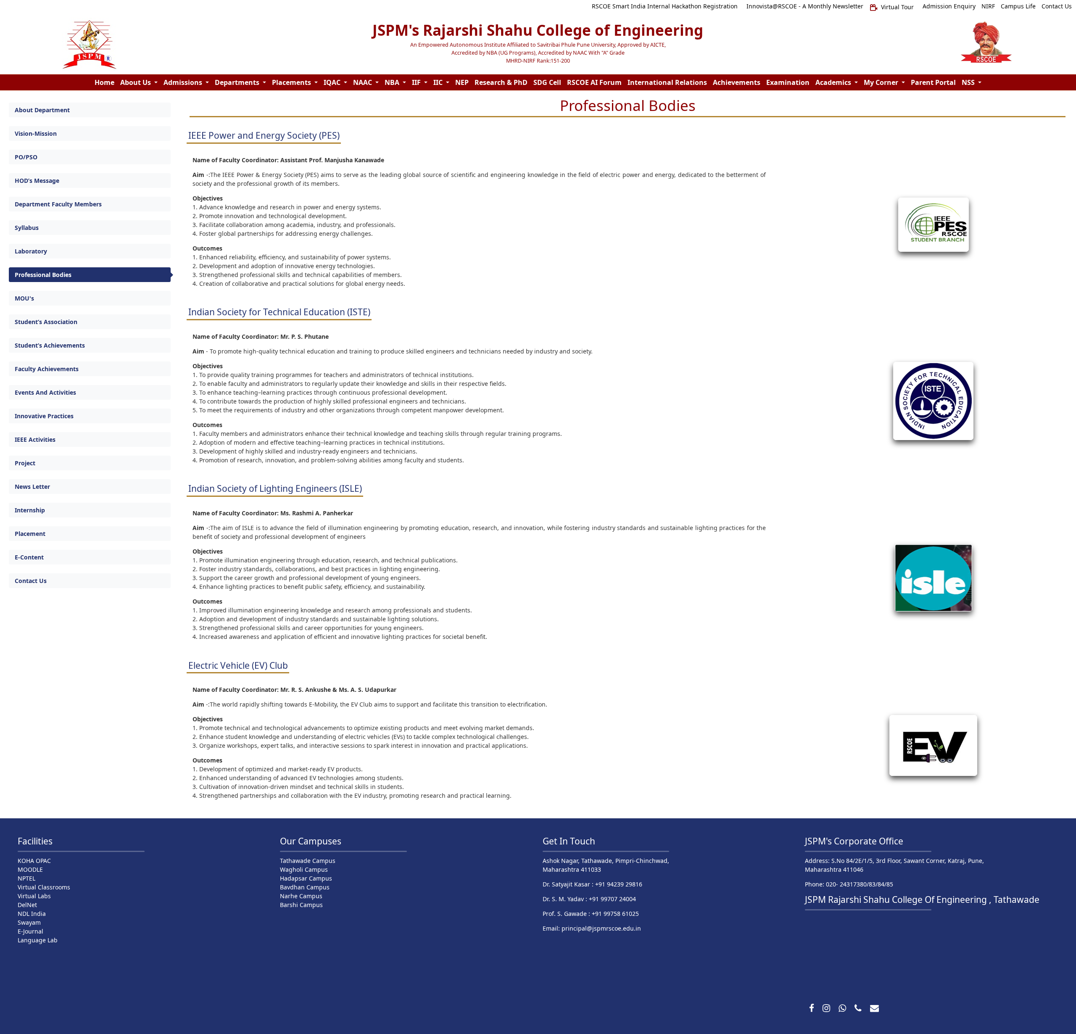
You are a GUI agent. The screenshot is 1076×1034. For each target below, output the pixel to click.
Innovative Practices (44, 416)
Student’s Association (46, 322)
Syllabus (27, 228)
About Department (42, 110)
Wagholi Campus (304, 869)
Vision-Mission (36, 133)
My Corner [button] (882, 82)
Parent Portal (933, 82)
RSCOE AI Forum (594, 82)
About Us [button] (136, 82)
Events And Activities (45, 392)
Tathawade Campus (307, 861)
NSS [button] (969, 82)
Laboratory (31, 251)
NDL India (32, 914)
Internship (30, 510)
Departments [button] (238, 82)
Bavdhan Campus (305, 887)
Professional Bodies (43, 275)
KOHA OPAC (34, 861)
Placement (30, 534)
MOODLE (30, 869)
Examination (788, 82)
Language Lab (38, 940)
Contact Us (31, 581)
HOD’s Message (37, 181)
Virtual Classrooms (44, 887)
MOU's (24, 298)
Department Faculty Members (58, 204)
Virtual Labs (34, 896)
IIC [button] (438, 82)
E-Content (29, 557)
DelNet (27, 905)
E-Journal (30, 931)
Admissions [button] (184, 82)
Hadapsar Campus (306, 878)
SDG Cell (547, 82)
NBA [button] (393, 82)
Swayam (29, 922)
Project (25, 463)
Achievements (736, 82)
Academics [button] (834, 82)
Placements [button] (292, 82)
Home (104, 82)
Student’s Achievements (50, 345)
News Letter (32, 487)
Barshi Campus (301, 905)
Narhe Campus (301, 896)
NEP (462, 82)
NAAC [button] (363, 82)
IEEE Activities (35, 439)
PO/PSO (26, 157)
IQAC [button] (333, 82)
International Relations (667, 82)
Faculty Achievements (47, 369)
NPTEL (26, 878)
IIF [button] (417, 82)
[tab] (90, 110)
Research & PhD (501, 82)
